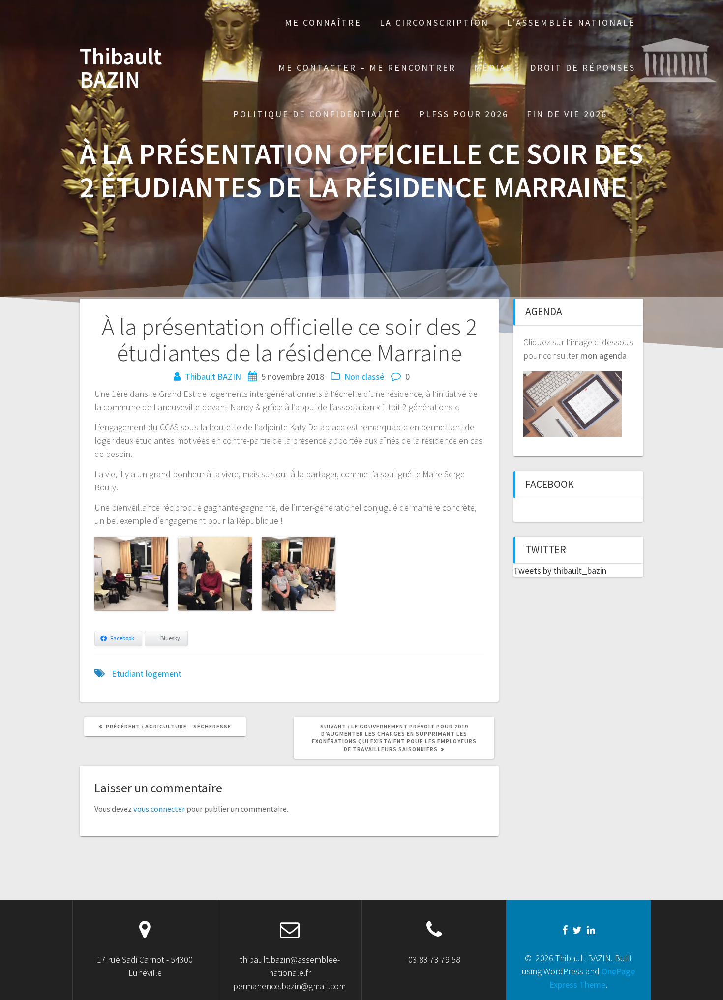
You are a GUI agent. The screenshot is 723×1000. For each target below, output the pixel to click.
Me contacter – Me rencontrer (367, 67)
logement (163, 673)
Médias (493, 67)
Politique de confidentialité (317, 114)
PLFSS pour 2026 (464, 114)
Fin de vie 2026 (567, 114)
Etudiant (128, 673)
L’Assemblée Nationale (571, 22)
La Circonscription (434, 22)
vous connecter (159, 809)
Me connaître (323, 22)
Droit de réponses (582, 67)
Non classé (364, 376)
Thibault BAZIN (121, 68)
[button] (630, 113)
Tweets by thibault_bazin (559, 570)
